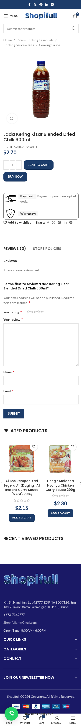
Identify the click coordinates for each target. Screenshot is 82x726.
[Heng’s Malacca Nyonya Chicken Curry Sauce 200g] (60, 459)
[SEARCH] (74, 28)
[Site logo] (41, 15)
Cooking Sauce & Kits (18, 45)
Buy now (15, 176)
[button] (22, 518)
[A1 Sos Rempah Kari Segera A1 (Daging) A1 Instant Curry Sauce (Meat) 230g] (21, 459)
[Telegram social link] (52, 5)
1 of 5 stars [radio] (28, 311)
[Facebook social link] (29, 5)
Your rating (12, 312)
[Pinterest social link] (41, 5)
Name (8, 372)
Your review (13, 319)
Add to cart (38, 165)
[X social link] (35, 5)
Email (8, 391)
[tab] (14, 248)
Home (7, 40)
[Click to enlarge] (12, 118)
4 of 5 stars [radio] (38, 311)
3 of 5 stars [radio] (35, 311)
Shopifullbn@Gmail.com (20, 622)
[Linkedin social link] (46, 5)
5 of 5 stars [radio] (42, 311)
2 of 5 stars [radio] (31, 311)
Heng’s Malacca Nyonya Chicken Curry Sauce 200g (60, 485)
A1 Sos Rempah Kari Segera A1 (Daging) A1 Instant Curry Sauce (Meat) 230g (21, 488)
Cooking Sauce (49, 45)
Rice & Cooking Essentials (35, 40)
